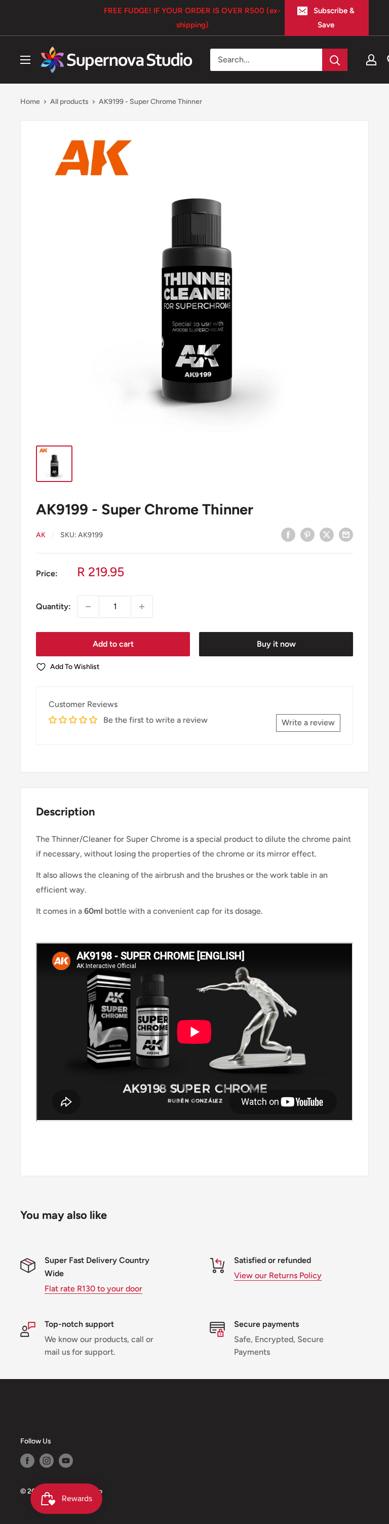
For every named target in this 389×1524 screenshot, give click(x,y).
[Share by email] (346, 534)
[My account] (371, 59)
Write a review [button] (308, 722)
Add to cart (113, 644)
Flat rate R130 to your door (93, 1288)
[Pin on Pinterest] (307, 534)
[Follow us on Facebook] (27, 1461)
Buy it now (276, 644)
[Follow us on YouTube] (66, 1461)
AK (41, 535)
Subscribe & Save (334, 17)
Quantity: (53, 606)
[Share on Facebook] (288, 534)
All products (69, 101)
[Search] (334, 60)
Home (30, 101)
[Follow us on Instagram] (47, 1461)
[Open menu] (25, 60)
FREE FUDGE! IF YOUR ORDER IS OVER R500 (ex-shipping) (192, 17)
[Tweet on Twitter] (327, 534)
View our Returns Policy (278, 1275)
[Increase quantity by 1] (141, 606)
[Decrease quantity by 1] (88, 606)
